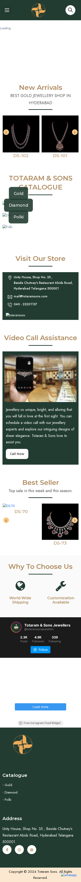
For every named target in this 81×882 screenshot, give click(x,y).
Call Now (17, 454)
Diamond (18, 205)
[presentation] (6, 132)
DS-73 (60, 543)
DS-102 (21, 155)
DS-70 (21, 511)
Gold (18, 193)
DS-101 (60, 155)
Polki (19, 217)
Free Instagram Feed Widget (42, 723)
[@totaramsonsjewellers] (16, 627)
